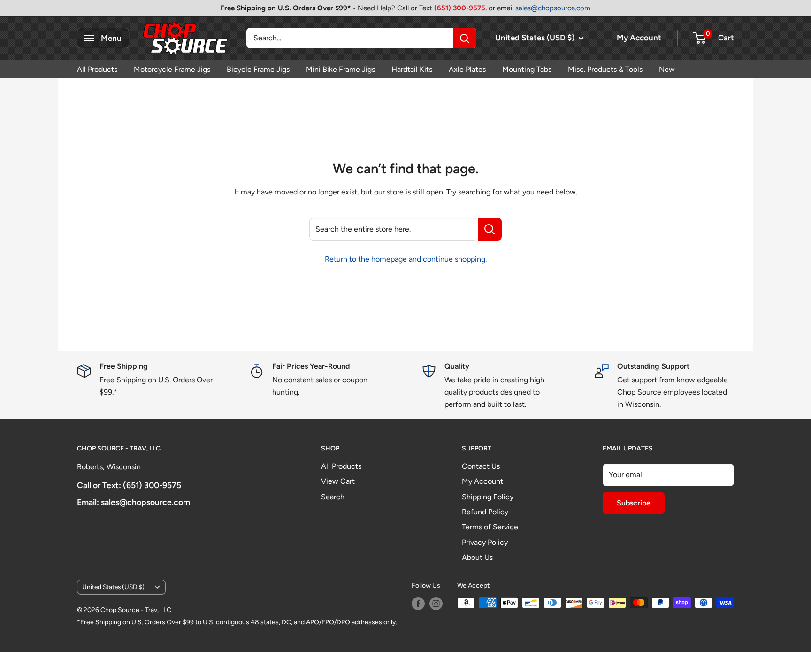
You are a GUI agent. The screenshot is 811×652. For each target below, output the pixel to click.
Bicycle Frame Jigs (258, 69)
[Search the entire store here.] (490, 229)
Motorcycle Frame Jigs (172, 69)
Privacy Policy (485, 542)
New (667, 69)
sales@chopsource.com (552, 8)
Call (84, 485)
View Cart (338, 481)
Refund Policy (485, 511)
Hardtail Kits (411, 69)
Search (332, 496)
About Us (477, 557)
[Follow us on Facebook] (418, 603)
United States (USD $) (113, 586)
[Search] (464, 38)
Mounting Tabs (526, 69)
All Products (97, 69)
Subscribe (633, 502)
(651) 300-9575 (459, 8)
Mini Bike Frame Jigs (340, 69)
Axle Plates (467, 69)
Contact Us (481, 466)
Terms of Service (490, 526)
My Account (639, 37)
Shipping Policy (487, 496)
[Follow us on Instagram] (436, 603)
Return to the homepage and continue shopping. (406, 259)
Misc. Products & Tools (605, 69)
